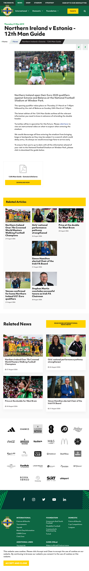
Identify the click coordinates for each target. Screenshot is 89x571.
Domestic (36, 11)
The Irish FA (8, 3)
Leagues (71, 527)
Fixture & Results (74, 521)
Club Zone (20, 536)
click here (64, 124)
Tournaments (21, 524)
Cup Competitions (75, 524)
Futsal (48, 534)
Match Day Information (25, 530)
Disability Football (53, 526)
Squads (19, 527)
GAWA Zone (21, 533)
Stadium (38, 3)
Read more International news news (65, 324)
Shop (28, 3)
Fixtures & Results (23, 521)
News (19, 3)
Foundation (51, 11)
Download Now (23, 182)
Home (4, 41)
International (21, 11)
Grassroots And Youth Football (54, 522)
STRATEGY (49, 3)
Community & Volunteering (51, 530)
